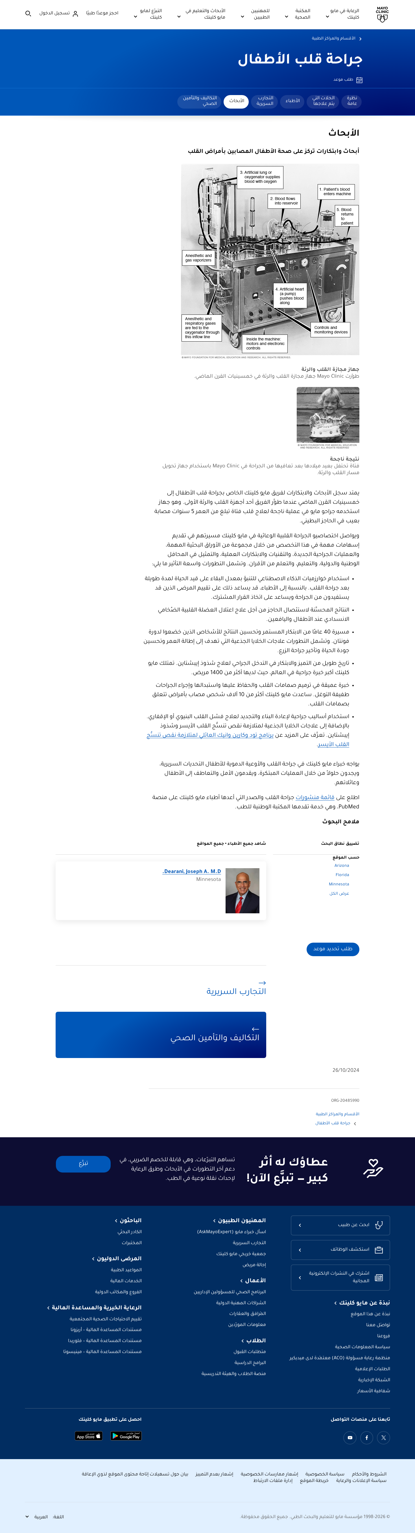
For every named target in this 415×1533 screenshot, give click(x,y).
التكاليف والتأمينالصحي (200, 101)
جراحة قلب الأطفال (300, 61)
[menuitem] (351, 102)
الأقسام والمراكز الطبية (333, 39)
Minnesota (339, 885)
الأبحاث (236, 101)
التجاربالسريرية (265, 101)
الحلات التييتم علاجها (323, 101)
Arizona (342, 866)
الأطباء (293, 101)
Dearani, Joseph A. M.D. (191, 872)
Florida (342, 875)
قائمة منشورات (315, 798)
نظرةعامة (352, 101)
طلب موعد (343, 80)
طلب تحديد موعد (333, 949)
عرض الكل (339, 894)
